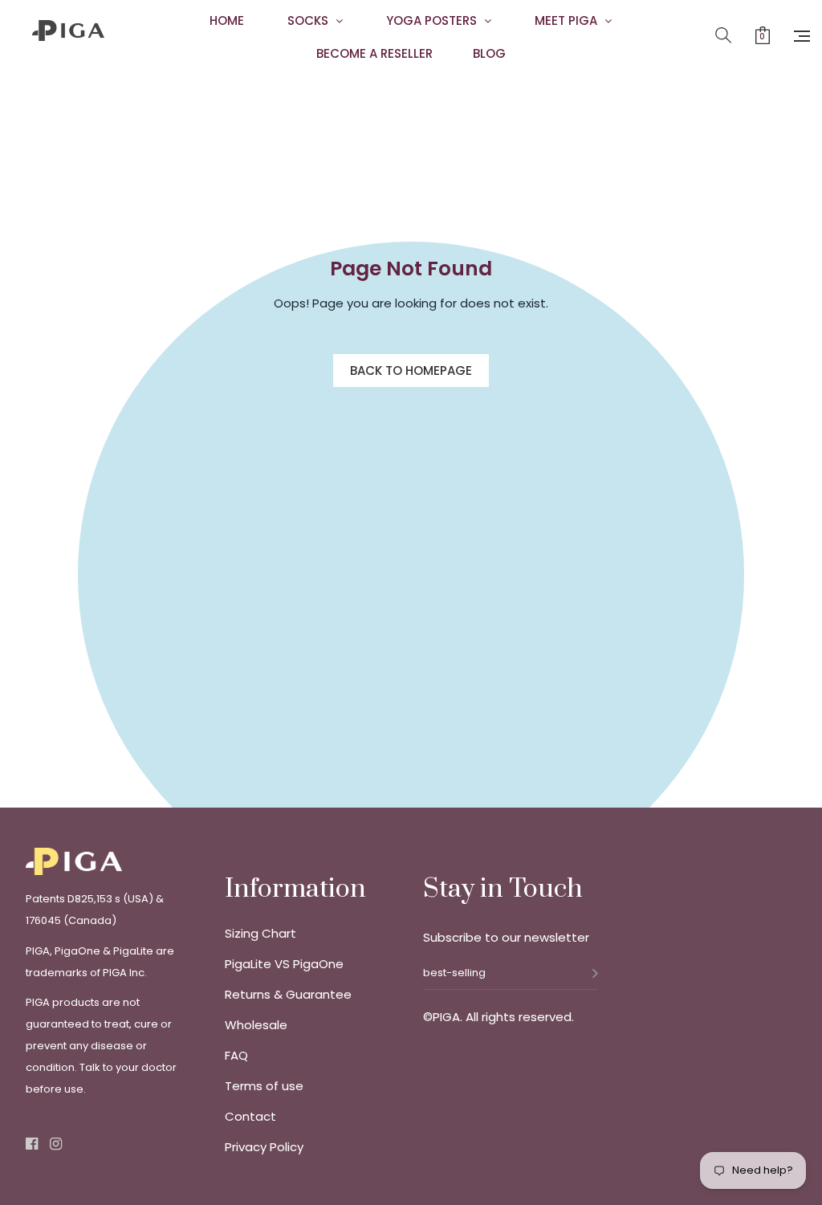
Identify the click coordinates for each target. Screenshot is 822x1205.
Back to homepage (411, 370)
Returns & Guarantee (288, 994)
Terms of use (264, 1086)
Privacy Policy (264, 1147)
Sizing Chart (260, 933)
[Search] (723, 36)
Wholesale (256, 1025)
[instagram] (56, 1145)
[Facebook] (32, 1145)
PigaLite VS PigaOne (284, 964)
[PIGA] (68, 46)
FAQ (236, 1055)
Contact (250, 1116)
